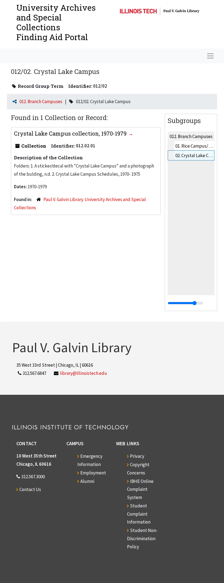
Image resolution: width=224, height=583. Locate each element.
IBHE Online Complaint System (140, 489)
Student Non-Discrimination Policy (142, 538)
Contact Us (30, 489)
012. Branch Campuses (40, 101)
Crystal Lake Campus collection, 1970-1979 (71, 133)
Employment (93, 473)
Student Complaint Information (139, 514)
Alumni (87, 481)
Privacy (137, 456)
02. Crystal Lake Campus (198, 156)
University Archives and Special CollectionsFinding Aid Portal (56, 22)
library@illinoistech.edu (83, 373)
